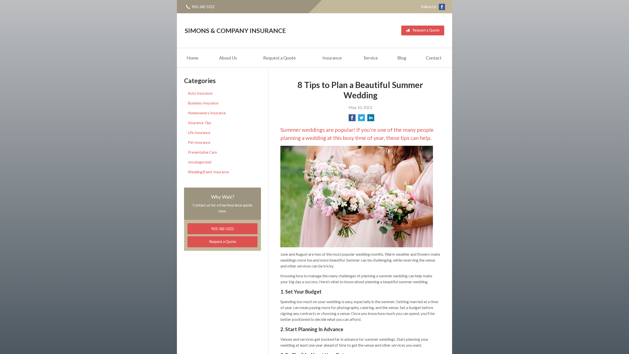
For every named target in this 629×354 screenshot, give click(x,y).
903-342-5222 (203, 7)
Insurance (332, 57)
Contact (434, 57)
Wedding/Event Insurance (208, 172)
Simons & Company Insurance (235, 30)
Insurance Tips (199, 123)
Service (371, 57)
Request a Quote (426, 30)
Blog (401, 57)
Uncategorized (199, 162)
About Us (228, 57)
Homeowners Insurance (207, 113)
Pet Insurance (199, 142)
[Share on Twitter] (361, 119)
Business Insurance (203, 103)
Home (192, 57)
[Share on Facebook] (352, 119)
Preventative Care (202, 152)
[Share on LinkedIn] (370, 119)
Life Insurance (199, 133)
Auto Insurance (200, 93)
